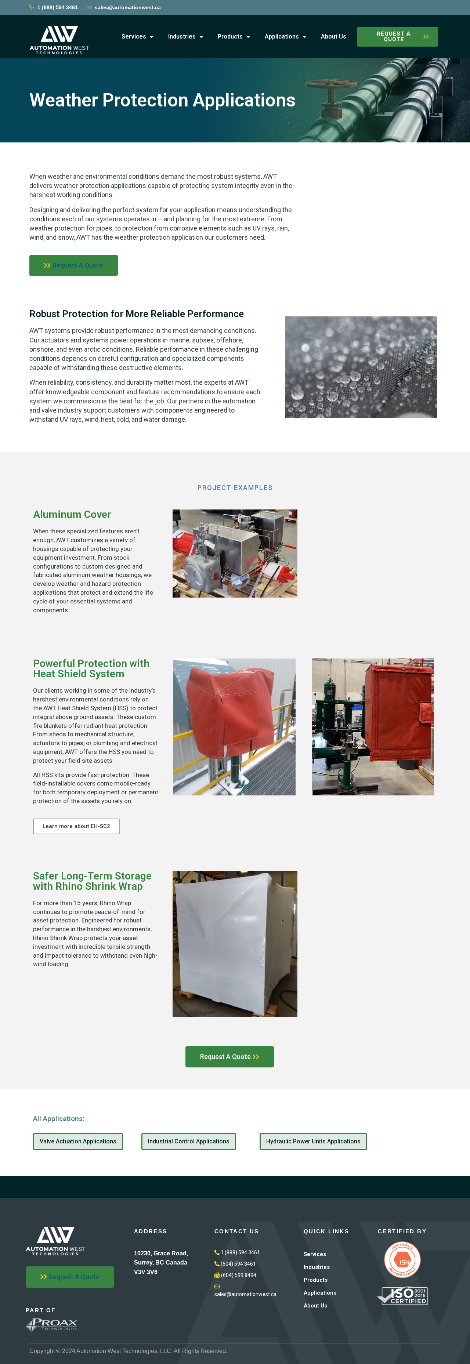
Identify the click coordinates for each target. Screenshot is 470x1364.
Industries (182, 36)
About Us (333, 36)
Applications (282, 36)
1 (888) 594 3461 (57, 7)
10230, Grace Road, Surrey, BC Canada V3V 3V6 (161, 1262)
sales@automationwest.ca (128, 7)
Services (134, 36)
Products (230, 36)
